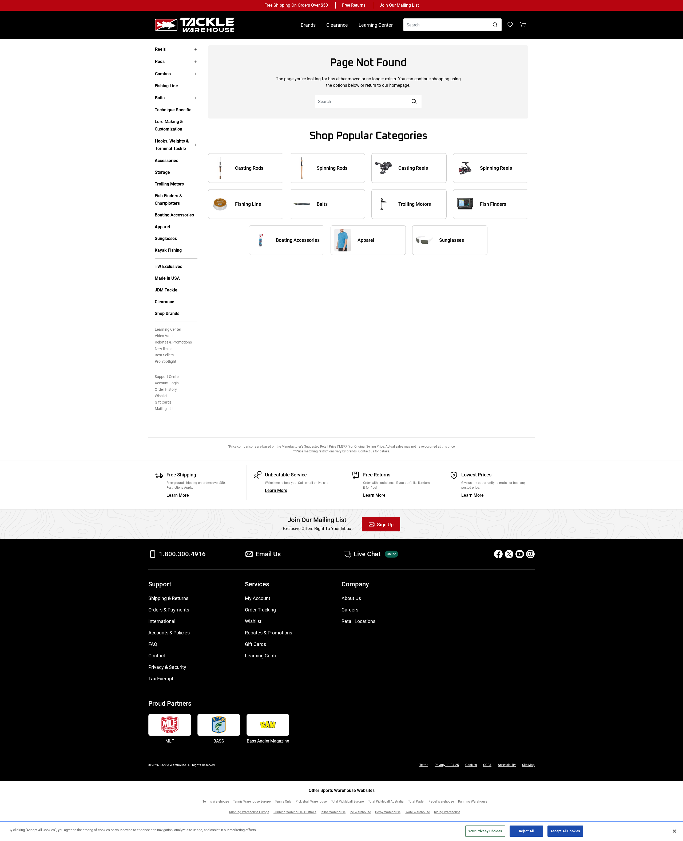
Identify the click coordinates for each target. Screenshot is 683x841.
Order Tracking (260, 610)
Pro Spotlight (165, 361)
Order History (166, 389)
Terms (423, 765)
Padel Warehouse (441, 801)
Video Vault (164, 336)
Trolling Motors (169, 184)
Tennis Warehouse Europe (252, 801)
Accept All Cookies (565, 831)
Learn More (177, 495)
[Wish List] (510, 24)
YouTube (519, 554)
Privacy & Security (167, 667)
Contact (156, 655)
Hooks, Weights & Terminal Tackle (172, 145)
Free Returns (354, 5)
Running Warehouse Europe (249, 812)
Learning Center (376, 25)
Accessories (166, 160)
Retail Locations (358, 621)
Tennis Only (283, 801)
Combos (163, 73)
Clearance (337, 25)
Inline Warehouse (333, 812)
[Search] (495, 24)
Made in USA (167, 278)
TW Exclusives (168, 266)
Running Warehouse (472, 801)
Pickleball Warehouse (311, 801)
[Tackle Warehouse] (200, 25)
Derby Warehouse (387, 812)
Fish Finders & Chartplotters (168, 199)
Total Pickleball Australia (386, 801)
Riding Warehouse (447, 812)
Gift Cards (163, 402)
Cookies (471, 765)
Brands (308, 25)
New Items (163, 348)
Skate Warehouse (417, 812)
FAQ (152, 644)
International (161, 621)
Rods (160, 61)
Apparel (162, 226)
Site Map (528, 765)
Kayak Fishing (168, 250)
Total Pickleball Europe (347, 801)
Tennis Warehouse (215, 801)
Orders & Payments (168, 610)
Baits (160, 97)
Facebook (498, 554)
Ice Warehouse (360, 812)
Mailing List (164, 408)
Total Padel (416, 801)
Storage (162, 172)
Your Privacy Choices (485, 831)
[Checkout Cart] (523, 24)
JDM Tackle (166, 290)
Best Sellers (164, 355)
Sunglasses (166, 238)
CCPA (487, 765)
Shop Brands (167, 313)
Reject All (526, 831)
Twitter (509, 554)
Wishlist (161, 396)
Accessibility (507, 765)
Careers (350, 610)
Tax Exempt (160, 678)
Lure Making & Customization (169, 125)
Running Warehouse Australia (294, 812)
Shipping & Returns (168, 598)
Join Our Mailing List (399, 5)
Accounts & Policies (169, 632)
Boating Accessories (174, 215)
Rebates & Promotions (173, 342)
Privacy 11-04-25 (447, 765)
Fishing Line (166, 85)
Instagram (530, 554)
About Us (351, 598)
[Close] (674, 831)
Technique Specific (173, 109)
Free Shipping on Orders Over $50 (296, 5)
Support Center (167, 376)
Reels (160, 49)
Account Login (167, 383)
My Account (257, 598)
